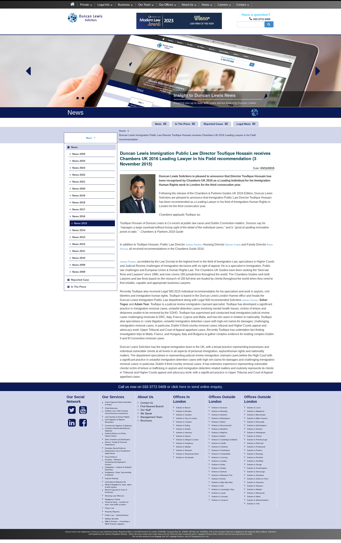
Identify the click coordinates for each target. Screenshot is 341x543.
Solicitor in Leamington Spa (223, 489)
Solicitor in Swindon (255, 486)
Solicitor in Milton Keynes (257, 418)
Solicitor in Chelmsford (221, 450)
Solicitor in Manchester (256, 415)
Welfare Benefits (111, 519)
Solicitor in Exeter (219, 479)
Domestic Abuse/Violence (115, 448)
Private (84, 4)
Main (89, 138)
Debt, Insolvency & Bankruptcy (117, 439)
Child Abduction (111, 408)
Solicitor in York (253, 504)
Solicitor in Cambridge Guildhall (224, 440)
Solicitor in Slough (254, 465)
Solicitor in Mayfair (183, 447)
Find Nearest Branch (152, 406)
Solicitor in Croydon (184, 422)
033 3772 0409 (261, 19)
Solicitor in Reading (255, 454)
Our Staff (145, 410)
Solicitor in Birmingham (221, 418)
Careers (223, 4)
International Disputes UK (115, 482)
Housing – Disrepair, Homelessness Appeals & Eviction (115, 462)
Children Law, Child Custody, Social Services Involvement (116, 412)
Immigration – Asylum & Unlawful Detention (118, 468)
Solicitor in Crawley (219, 461)
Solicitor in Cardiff (219, 443)
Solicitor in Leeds (219, 493)
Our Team (144, 4)
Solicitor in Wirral (253, 496)
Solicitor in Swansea (255, 482)
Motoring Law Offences (114, 496)
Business (124, 4)
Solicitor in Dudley (219, 468)
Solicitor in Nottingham (256, 433)
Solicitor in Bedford (219, 415)
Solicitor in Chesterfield (221, 454)
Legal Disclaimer (190, 534)
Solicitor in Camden (184, 415)
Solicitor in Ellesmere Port (222, 475)
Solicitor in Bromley (183, 411)
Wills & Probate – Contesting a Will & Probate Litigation (117, 522)
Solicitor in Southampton (257, 468)
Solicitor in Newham (184, 450)
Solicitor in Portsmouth (256, 447)
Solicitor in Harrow (183, 436)
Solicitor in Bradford (220, 429)
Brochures (146, 420)
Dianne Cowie (233, 244)
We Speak (146, 413)
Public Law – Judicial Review (116, 515)
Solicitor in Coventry (220, 457)
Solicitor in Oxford (254, 436)
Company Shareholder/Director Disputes (117, 429)
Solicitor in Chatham (220, 447)
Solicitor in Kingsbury (184, 443)
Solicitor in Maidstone (255, 411)
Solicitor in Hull (217, 486)
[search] (269, 24)
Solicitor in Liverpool (220, 500)
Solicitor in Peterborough (257, 440)
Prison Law (109, 508)
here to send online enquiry (200, 387)
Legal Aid (103, 4)
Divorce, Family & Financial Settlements (116, 443)
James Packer (194, 244)
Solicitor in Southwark (185, 457)
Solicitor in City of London (186, 418)
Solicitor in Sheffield (255, 461)
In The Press (182, 123)
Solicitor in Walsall (254, 489)
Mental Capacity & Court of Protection (116, 491)
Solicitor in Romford (255, 457)
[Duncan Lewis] (72, 410)
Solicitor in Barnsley (220, 411)
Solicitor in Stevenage (256, 472)
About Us (187, 4)
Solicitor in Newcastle (255, 422)
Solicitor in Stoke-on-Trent (257, 479)
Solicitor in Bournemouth (222, 425)
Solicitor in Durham (219, 472)
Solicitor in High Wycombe (222, 482)
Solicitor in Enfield (183, 429)
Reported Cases (213, 123)
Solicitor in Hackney (184, 433)
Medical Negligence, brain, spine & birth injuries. (118, 486)
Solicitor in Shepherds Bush (187, 454)
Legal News (244, 123)
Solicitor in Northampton (257, 425)
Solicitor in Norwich (254, 429)
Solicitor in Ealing (183, 425)
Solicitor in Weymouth (256, 493)
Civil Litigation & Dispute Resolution (115, 421)
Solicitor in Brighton (219, 433)
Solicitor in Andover (219, 408)
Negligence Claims (112, 499)
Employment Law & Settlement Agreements (117, 452)
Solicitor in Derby (218, 465)
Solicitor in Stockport (255, 475)
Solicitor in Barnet (183, 408)
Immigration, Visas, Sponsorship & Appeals (118, 473)
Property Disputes (112, 512)
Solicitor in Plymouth (255, 443)
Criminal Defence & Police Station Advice (115, 434)
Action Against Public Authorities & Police (118, 403)
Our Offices (166, 4)
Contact (241, 4)
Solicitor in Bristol (218, 436)
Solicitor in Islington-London (187, 440)
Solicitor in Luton (254, 408)
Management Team (151, 417)
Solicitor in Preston (254, 450)
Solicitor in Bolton (219, 422)
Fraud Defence (111, 457)
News (205, 4)
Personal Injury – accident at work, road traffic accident (116, 503)
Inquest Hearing (111, 478)
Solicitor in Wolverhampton (258, 500)
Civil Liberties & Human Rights (117, 417)
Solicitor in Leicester (220, 496)
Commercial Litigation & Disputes (118, 426)
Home (122, 130)
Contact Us (146, 403)
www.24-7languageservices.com (197, 536)
